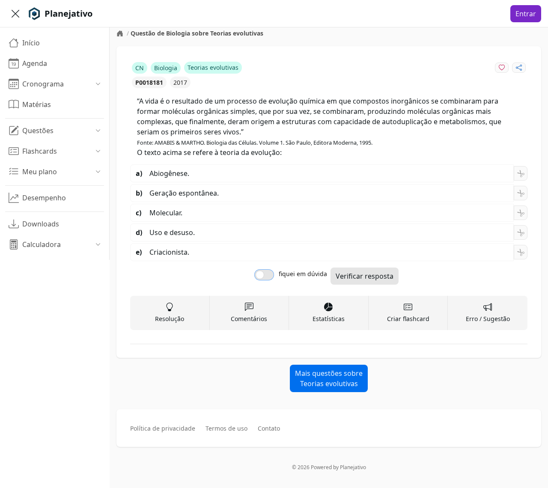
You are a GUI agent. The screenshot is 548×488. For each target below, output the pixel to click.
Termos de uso (226, 428)
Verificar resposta (364, 276)
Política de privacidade (162, 428)
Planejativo (353, 467)
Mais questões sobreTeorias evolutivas (329, 378)
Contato (269, 428)
